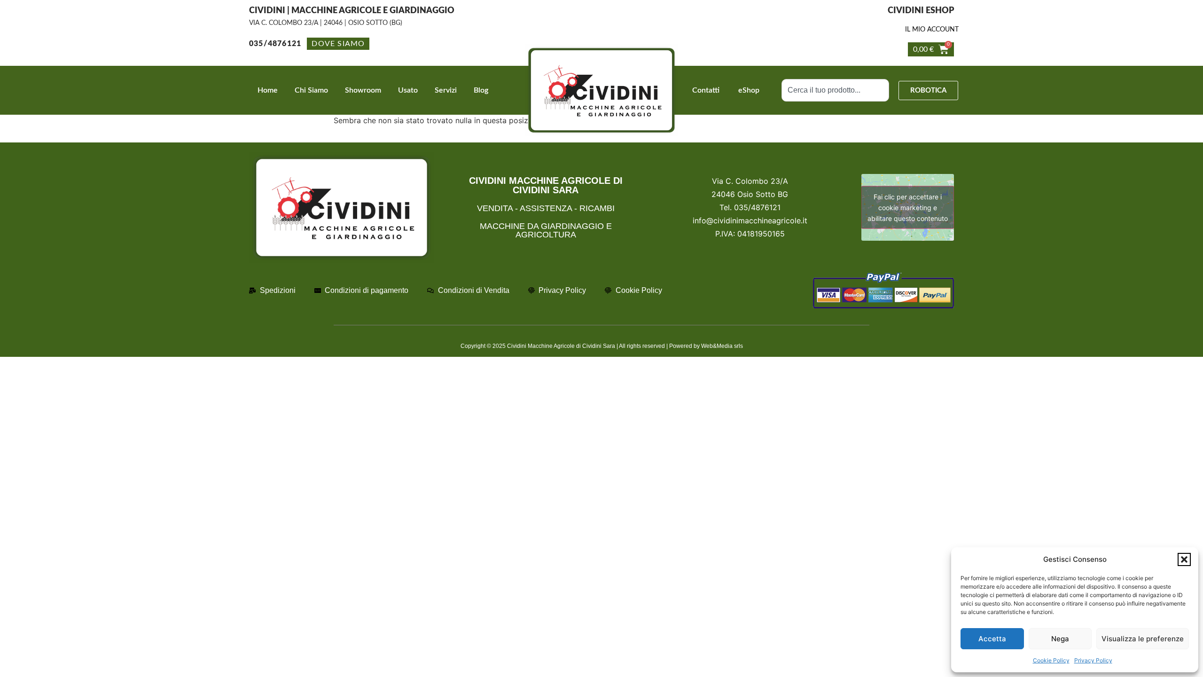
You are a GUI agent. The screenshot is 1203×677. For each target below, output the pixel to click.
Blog (481, 90)
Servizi (446, 90)
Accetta (992, 638)
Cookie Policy (1051, 660)
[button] (1184, 559)
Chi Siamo (311, 90)
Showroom (363, 90)
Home (268, 90)
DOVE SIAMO (338, 43)
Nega (1060, 638)
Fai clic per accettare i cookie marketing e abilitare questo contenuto (907, 207)
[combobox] (835, 90)
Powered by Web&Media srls (706, 346)
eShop (748, 90)
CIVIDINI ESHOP (921, 11)
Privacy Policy (1093, 660)
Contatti (705, 90)
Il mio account (932, 29)
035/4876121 (275, 43)
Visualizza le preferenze (1142, 638)
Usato (408, 90)
